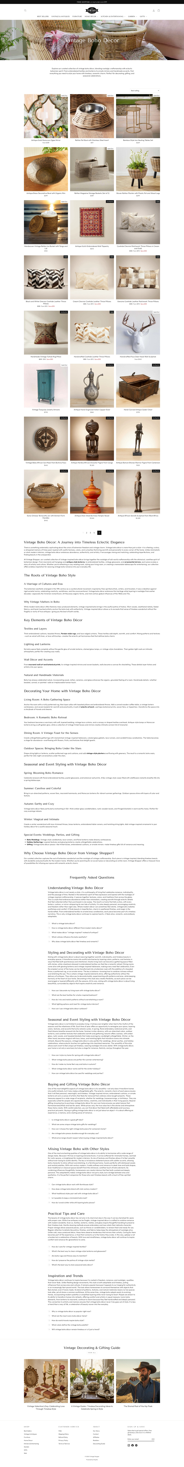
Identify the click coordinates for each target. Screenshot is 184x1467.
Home (92, 35)
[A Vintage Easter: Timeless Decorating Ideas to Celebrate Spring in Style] (92, 1381)
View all (92, 1352)
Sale (25, 1453)
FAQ (60, 1431)
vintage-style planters (95, 753)
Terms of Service (64, 1444)
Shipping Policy (64, 1434)
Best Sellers (43, 16)
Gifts (142, 16)
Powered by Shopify (92, 1459)
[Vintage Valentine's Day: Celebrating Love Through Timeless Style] (46, 1381)
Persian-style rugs (68, 633)
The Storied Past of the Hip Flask (138, 1406)
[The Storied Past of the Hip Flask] (138, 1381)
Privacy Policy (63, 1440)
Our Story (96, 1431)
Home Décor (91, 16)
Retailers (96, 1440)
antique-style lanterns (76, 562)
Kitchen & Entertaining (112, 16)
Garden (132, 16)
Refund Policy (63, 1437)
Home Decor (28, 1440)
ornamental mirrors (133, 562)
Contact (96, 1434)
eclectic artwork (87, 707)
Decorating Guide (99, 1444)
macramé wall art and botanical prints (44, 664)
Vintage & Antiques (60, 16)
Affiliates (96, 1437)
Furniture (77, 16)
